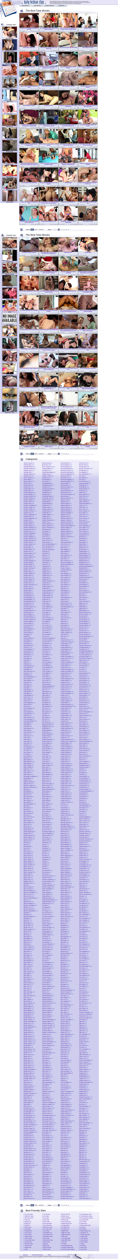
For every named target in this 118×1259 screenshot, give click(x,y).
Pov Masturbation (83, 474)
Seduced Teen (83, 660)
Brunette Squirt (27, 1159)
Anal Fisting (27, 643)
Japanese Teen (65, 535)
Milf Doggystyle (65, 936)
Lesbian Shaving (65, 752)
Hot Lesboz (83, 1229)
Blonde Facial (27, 1030)
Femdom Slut (45, 883)
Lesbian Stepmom (65, 769)
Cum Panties (45, 632)
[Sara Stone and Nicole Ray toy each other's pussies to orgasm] (48, 270)
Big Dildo (26, 912)
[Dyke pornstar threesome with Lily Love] (48, 328)
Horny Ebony (45, 1145)
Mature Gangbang (65, 868)
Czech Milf (45, 675)
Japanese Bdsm (65, 505)
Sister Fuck (82, 717)
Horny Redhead (46, 1159)
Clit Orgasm (45, 533)
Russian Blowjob (83, 623)
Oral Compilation (65, 1082)
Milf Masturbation (65, 953)
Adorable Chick (28, 470)
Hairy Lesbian (45, 1080)
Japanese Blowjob (65, 511)
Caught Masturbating (47, 472)
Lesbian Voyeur (65, 794)
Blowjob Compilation (29, 1069)
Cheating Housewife (47, 488)
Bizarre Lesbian (28, 947)
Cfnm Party (45, 481)
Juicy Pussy (64, 546)
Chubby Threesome (47, 520)
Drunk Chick (45, 750)
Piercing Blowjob (65, 1165)
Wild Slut (81, 1156)
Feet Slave (45, 874)
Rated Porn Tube (9, 412)
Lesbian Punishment (66, 739)
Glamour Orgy (46, 1014)
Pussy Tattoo (82, 527)
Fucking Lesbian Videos (68, 1249)
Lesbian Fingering (65, 678)
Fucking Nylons (84, 1219)
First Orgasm (45, 911)
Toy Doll (81, 1043)
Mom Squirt (64, 1012)
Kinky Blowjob (64, 549)
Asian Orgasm (27, 728)
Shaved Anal (82, 675)
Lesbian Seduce (65, 750)
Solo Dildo (81, 802)
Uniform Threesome (84, 1064)
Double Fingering (46, 734)
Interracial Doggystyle (66, 474)
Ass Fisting (27, 748)
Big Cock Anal (27, 888)
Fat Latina (44, 855)
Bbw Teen (26, 815)
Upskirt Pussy (83, 1065)
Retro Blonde (82, 582)
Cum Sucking (45, 634)
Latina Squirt (64, 625)
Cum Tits (44, 636)
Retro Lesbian (82, 590)
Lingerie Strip (64, 813)
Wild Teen (81, 1158)
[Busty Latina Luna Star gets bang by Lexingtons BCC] (29, 143)
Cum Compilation (46, 619)
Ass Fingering (27, 746)
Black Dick (26, 968)
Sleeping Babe (83, 763)
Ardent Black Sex (48, 1234)
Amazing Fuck (27, 605)
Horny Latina (45, 1148)
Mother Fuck (64, 1032)
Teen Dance (82, 925)
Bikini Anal (26, 934)
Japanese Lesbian (65, 522)
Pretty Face (82, 490)
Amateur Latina (28, 542)
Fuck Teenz (83, 1221)
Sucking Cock (82, 870)
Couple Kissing (46, 595)
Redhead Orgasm (83, 570)
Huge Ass (44, 1167)
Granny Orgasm (46, 1043)
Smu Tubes (46, 1231)
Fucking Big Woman (67, 1245)
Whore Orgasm (83, 1124)
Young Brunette (83, 1174)
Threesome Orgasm (84, 1017)
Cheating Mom (46, 492)
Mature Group (64, 870)
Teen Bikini (82, 909)
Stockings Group (83, 835)
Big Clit (25, 885)
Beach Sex (26, 826)
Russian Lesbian (83, 634)
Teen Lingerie (82, 964)
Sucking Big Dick (83, 866)
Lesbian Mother (65, 715)
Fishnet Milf (45, 925)
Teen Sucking (82, 999)
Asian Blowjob (27, 695)
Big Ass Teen (27, 879)
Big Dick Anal (27, 901)
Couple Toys (45, 601)
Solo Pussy (82, 809)
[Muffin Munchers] (68, 251)
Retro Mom (82, 595)
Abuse (49, 1254)
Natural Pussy (64, 1049)
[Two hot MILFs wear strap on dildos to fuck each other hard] (87, 143)
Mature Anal (64, 831)
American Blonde (28, 616)
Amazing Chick (28, 603)
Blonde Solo (27, 1058)
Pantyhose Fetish (65, 1126)
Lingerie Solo (64, 811)
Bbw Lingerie (27, 802)
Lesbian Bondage (65, 653)
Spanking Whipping (84, 817)
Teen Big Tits (82, 907)
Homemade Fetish (47, 1119)
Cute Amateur (45, 643)
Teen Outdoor (82, 973)
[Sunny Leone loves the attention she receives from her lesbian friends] (68, 27)
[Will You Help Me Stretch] (68, 406)
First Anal (44, 905)
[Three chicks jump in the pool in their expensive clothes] (48, 162)
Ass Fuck (26, 750)
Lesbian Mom (64, 711)
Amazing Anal (27, 592)
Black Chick (27, 964)
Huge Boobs (45, 1169)
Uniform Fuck (82, 1058)
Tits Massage (82, 1038)
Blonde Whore (27, 1067)
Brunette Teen (27, 1163)
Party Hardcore (65, 1137)
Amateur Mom (27, 547)
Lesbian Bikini (64, 651)
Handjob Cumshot (47, 1091)
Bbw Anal (26, 789)
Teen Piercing (82, 979)
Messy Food (64, 922)
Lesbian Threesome (66, 785)
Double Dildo (45, 732)
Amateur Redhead (28, 560)
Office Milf (63, 1075)
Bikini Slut (26, 944)
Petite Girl (63, 1158)
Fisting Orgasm (46, 931)
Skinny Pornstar (83, 748)
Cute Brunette (45, 649)
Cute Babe (45, 645)
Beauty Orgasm (28, 837)
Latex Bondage (64, 573)
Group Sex (45, 1054)
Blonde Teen (27, 1064)
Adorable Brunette (28, 468)
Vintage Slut (82, 1093)
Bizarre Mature (27, 949)
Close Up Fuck (46, 540)
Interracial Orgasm (65, 487)
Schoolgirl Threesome (85, 653)
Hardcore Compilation (48, 1102)
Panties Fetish (64, 1119)
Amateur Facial (28, 523)
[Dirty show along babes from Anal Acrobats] (87, 444)
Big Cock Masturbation (30, 898)
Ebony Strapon (46, 804)
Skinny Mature (83, 743)
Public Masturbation (84, 503)
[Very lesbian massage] (87, 220)
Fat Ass (44, 844)
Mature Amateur (65, 829)
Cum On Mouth (46, 627)
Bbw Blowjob (27, 791)
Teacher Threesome (84, 894)
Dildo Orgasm (45, 691)
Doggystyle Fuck (46, 726)
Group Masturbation (47, 1052)
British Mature (27, 1102)
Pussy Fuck (82, 514)
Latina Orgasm (64, 612)
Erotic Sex (45, 820)
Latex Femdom (65, 575)
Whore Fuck (82, 1121)
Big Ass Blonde (28, 863)
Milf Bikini (63, 929)
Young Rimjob (82, 1189)
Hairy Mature (45, 1084)
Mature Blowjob (65, 844)
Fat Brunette (45, 850)
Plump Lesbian (64, 1169)
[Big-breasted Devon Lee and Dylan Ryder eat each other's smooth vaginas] (48, 201)
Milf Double (63, 938)
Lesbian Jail (64, 695)
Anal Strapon (27, 667)
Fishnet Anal (45, 920)
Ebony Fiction (47, 1249)
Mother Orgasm (65, 1036)
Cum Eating (45, 621)
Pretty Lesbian (83, 494)
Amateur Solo (27, 570)
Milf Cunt (63, 934)
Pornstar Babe (64, 1180)
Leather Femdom (65, 630)
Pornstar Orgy (64, 1193)
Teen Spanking (83, 992)
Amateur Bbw (27, 490)
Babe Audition (27, 759)
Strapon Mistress (83, 846)
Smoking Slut (82, 794)
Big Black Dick (27, 881)
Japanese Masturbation (67, 525)
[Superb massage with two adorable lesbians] (68, 65)
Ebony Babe (45, 769)
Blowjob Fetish (27, 1071)
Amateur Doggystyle (29, 518)
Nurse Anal (63, 1058)
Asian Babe (27, 686)
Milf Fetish (63, 942)
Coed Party (45, 562)
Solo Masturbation (84, 805)
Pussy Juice (82, 516)
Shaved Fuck (82, 689)
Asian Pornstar (27, 732)
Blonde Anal (27, 1005)
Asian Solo (26, 739)
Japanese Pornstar (66, 533)
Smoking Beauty (83, 778)
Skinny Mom (82, 746)
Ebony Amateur (46, 765)
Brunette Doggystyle (29, 1132)
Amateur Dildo (27, 516)
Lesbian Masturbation (66, 706)
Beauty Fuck (27, 833)
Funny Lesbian (46, 964)
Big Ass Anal (27, 855)
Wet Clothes (82, 1102)
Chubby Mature (46, 511)
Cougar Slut (45, 588)
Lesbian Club (64, 660)
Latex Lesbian (64, 577)
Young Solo (82, 1194)
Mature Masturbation (66, 887)
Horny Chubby (46, 1139)
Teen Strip (81, 997)
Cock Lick (44, 557)
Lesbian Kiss (64, 697)
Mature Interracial (65, 876)
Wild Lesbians (82, 1143)
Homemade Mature (47, 1124)
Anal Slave (26, 664)
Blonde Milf (26, 1045)
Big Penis (26, 920)
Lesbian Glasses (65, 686)
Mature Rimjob (64, 899)
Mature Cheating (65, 848)
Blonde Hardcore (28, 1040)
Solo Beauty (82, 798)
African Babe (27, 479)
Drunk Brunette (46, 748)
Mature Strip (64, 911)
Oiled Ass (63, 1078)
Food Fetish (45, 936)
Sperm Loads (82, 822)
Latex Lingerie (64, 579)
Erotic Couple (45, 817)
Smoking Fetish (83, 785)
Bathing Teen (27, 780)
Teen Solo (81, 990)
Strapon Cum (82, 842)
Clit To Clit (44, 536)
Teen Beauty (82, 905)
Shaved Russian (83, 702)
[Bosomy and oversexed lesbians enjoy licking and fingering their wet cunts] (68, 328)
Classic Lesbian (46, 525)
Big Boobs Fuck (28, 883)
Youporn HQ (9, 286)
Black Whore (27, 1001)
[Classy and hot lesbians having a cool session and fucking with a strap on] (68, 309)
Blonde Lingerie (28, 1043)
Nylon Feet (63, 1065)
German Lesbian (46, 979)
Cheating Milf (45, 490)
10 (66, 229)
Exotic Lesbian (46, 824)
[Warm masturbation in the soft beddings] (68, 444)
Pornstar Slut (82, 463)
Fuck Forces (9, 164)
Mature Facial (64, 859)
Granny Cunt (45, 1034)
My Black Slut (65, 1227)
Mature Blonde (64, 842)
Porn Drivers (9, 176)
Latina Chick (64, 594)
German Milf (45, 982)
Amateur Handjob (28, 536)
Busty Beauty (27, 1181)
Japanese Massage (66, 523)
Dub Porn (9, 114)
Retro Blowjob (82, 584)
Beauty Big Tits (28, 829)
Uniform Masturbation (84, 1060)
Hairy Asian (45, 1062)
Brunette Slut (27, 1156)
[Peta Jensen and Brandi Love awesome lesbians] (48, 309)
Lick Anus (63, 804)
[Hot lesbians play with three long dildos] (29, 309)
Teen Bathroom (83, 903)
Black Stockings (28, 992)
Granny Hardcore (46, 1038)
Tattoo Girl (81, 885)
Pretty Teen (82, 498)
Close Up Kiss (46, 542)
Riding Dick (82, 605)
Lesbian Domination (66, 669)
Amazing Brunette (28, 601)
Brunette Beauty (28, 1115)
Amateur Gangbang (29, 533)
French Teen (45, 958)
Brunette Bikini (27, 1119)
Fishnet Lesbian (46, 923)
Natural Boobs (64, 1043)
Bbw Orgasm (27, 807)
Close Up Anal (46, 538)
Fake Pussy (45, 837)
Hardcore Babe (46, 1099)
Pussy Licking (82, 518)
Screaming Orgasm (84, 656)
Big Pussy (26, 922)
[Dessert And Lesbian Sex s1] (48, 85)
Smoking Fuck (83, 787)
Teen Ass (81, 898)
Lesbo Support (84, 1242)
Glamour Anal (45, 1005)
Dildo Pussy (45, 693)
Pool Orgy (63, 1170)
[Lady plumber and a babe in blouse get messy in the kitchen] (68, 143)
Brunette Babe (27, 1111)
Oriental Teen (64, 1100)
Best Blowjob (27, 846)
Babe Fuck (26, 769)
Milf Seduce (64, 966)
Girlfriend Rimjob (46, 999)
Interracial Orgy (65, 488)
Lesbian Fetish (64, 676)
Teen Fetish (82, 942)
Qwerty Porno (9, 189)
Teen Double (82, 934)
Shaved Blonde (83, 684)
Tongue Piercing (83, 1041)
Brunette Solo (27, 1158)
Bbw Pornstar (27, 811)
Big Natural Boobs (28, 916)
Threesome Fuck (83, 1016)
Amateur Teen (27, 582)
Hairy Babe (45, 1064)
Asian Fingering (28, 708)
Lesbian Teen (64, 783)
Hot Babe (44, 1165)
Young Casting (83, 1176)
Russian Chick (83, 627)
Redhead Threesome (84, 577)
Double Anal (45, 728)
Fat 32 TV (64, 1242)
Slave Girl (81, 759)
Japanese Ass (64, 501)
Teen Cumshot (83, 922)
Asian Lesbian (27, 717)
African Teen (27, 483)
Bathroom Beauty (28, 782)
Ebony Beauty (46, 772)
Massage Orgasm (65, 822)
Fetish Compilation (47, 888)
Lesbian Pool (64, 734)
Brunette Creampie (29, 1130)
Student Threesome (84, 859)
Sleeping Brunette (83, 765)
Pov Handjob (82, 472)
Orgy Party (63, 1097)
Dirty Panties (45, 717)
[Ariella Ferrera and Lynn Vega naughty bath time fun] (68, 104)
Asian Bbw (26, 688)
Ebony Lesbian (46, 787)
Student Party (82, 855)
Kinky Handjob (64, 551)
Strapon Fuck (82, 844)
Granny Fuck (45, 1036)
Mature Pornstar (65, 896)
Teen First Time (83, 946)
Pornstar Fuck (64, 1185)
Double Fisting (46, 735)
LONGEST (41, 229)
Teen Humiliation (83, 958)
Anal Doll (26, 636)
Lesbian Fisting (64, 680)
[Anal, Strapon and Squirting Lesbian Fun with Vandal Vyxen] (87, 104)
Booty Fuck (27, 1084)
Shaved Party (82, 699)
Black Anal (26, 951)
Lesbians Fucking (65, 802)
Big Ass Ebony (27, 868)
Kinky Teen (63, 559)
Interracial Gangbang (66, 479)
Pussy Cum (82, 509)
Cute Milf (44, 656)
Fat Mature (45, 859)
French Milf (45, 957)
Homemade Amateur (47, 1115)
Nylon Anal (63, 1064)
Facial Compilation (47, 833)
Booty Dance (27, 1082)
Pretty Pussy (82, 496)
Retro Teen (82, 599)
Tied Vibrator (82, 1019)
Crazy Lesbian (46, 610)
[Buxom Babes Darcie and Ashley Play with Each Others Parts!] (29, 425)
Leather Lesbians (65, 632)
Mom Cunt (63, 999)
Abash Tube (9, 299)
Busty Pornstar (28, 1198)
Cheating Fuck (46, 487)
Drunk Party (45, 758)
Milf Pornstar (64, 960)
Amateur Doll (27, 520)
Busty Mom (27, 1196)
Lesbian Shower (65, 754)
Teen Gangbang (83, 951)
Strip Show (82, 848)
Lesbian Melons (65, 708)
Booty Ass (26, 1080)
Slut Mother (82, 772)
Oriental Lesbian (65, 1099)
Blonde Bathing (28, 1010)
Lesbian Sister (64, 756)
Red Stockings (83, 549)
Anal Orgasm (27, 654)
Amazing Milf (27, 608)
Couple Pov (45, 599)
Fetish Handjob (46, 892)
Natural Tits (64, 1052)
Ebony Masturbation (47, 789)
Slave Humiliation (83, 761)
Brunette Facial (28, 1135)
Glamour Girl (45, 1006)
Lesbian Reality (65, 743)
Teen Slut (81, 988)
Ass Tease (26, 754)
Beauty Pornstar (28, 839)
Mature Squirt (64, 907)
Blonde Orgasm (28, 1049)
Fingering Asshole (46, 898)
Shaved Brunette (83, 686)
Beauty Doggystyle (29, 831)
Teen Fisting (82, 947)
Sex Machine (82, 665)
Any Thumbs (9, 324)
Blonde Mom (27, 1047)
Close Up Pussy (46, 547)
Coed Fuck (45, 559)
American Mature (28, 621)
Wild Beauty (82, 1135)
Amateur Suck (27, 577)
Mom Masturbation (65, 1005)
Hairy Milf (44, 1086)
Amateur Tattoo (28, 581)
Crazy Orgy (45, 612)
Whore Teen (82, 1126)
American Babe (28, 614)
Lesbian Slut (64, 759)
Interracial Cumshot (66, 470)
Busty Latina (27, 1191)
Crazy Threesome (47, 617)
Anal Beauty (27, 627)
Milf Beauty (63, 927)
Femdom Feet (46, 877)
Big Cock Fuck (27, 896)
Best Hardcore (27, 852)
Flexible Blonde (46, 933)
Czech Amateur (46, 662)
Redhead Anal (82, 551)
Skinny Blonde (83, 730)
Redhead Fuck (83, 562)
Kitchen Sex (64, 566)
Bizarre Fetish (27, 946)
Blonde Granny (28, 1038)
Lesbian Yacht (64, 800)
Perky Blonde (64, 1143)
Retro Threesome (83, 601)
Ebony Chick (45, 778)
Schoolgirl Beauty (83, 647)
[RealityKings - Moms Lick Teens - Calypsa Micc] (68, 220)
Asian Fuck (27, 710)
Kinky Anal (63, 547)
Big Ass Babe (27, 859)
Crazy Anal (45, 603)
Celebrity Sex (45, 477)
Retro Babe (82, 581)
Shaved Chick (82, 688)
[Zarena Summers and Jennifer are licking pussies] (48, 143)
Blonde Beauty (27, 1012)
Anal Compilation (28, 629)
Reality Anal (82, 544)
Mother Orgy (64, 1038)
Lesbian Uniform (65, 793)
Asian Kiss (26, 715)
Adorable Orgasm (28, 474)
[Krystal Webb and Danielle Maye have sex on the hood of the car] (68, 123)
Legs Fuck (63, 636)
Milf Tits (63, 982)
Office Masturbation (66, 1073)
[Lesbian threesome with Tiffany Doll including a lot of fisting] (29, 444)
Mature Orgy (64, 894)
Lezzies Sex (83, 1247)
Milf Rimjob (63, 964)
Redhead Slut (82, 573)
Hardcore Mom (46, 1106)
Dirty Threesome (46, 723)
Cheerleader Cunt (46, 498)
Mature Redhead (65, 898)
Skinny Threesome (84, 756)
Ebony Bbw (45, 770)
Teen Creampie (83, 920)
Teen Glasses (82, 953)
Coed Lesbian (45, 560)
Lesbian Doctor (65, 667)
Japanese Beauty (65, 507)
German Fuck (45, 977)
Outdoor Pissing (65, 1113)
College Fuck (45, 568)
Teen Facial (82, 936)
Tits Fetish (81, 1036)
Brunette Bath (27, 1113)
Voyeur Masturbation (84, 1099)
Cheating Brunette (47, 485)
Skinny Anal (82, 721)
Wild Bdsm (82, 1134)
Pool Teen (63, 1176)
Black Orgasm (27, 979)
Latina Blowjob (64, 592)
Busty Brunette (27, 1185)
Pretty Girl (81, 492)
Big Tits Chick (27, 925)
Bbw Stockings (28, 813)
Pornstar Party (64, 1194)
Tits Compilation (83, 1034)
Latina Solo (63, 623)
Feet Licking (45, 872)
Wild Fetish (82, 1141)
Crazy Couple (45, 605)
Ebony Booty (45, 776)
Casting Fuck (45, 470)
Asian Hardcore (28, 713)
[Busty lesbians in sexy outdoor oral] (29, 348)
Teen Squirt (82, 993)
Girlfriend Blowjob (46, 995)
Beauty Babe (27, 828)
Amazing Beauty (28, 597)
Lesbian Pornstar (65, 735)
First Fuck (44, 909)
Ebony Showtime (66, 1218)
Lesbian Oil (63, 721)
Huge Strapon (45, 1183)
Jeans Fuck (64, 540)
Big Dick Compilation (29, 905)
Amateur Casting (28, 498)
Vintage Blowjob (83, 1076)
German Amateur (46, 968)
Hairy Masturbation (47, 1082)
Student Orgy (82, 853)
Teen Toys (81, 1006)
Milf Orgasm (64, 955)
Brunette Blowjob (28, 1121)
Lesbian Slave (64, 758)
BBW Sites (65, 1236)
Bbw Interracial (27, 796)
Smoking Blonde (83, 780)
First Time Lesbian (47, 916)
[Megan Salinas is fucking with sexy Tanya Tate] (68, 386)
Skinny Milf (82, 745)
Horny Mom (45, 1154)
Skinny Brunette (83, 734)
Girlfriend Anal (45, 993)
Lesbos (82, 1243)
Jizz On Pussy (64, 544)
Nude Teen (63, 1056)
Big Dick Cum (27, 907)
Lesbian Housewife (66, 691)
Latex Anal (63, 571)
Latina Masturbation (66, 606)
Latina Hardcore (65, 603)
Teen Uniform (82, 1008)
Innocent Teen (45, 1198)
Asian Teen (26, 743)
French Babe (45, 953)
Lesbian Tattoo (64, 780)
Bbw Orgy (26, 809)
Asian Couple (27, 699)
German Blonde (46, 973)
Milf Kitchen (64, 951)
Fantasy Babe (45, 839)
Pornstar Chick (64, 1183)
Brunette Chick (27, 1126)
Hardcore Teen (46, 1113)
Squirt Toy (81, 828)
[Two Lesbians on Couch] (87, 46)
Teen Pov (81, 981)
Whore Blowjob (83, 1119)
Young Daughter (83, 1181)
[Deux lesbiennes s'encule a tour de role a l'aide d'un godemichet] (48, 367)
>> (68, 229)
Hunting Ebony (66, 1225)
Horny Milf (45, 1152)
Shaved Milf (82, 697)
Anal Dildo (26, 634)
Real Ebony (82, 540)
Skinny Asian (82, 723)
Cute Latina (45, 653)
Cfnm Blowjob (45, 479)
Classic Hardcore (46, 523)
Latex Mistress (64, 581)
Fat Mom (44, 863)
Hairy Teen (45, 1089)
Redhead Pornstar (84, 571)
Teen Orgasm (82, 970)
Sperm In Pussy (83, 820)
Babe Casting (27, 765)
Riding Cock (82, 603)
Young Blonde (82, 1172)
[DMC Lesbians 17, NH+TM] (68, 85)
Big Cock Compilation (29, 892)
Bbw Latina (26, 798)
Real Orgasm (82, 542)
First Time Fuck (46, 914)
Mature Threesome (66, 916)
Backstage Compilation (30, 776)
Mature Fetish (64, 863)
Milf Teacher (64, 979)
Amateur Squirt (28, 571)
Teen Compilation (83, 918)
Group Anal (45, 1047)
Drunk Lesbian (46, 752)
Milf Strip (63, 975)
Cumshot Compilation (47, 638)
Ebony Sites (65, 1219)
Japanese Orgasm (65, 531)
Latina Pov (63, 619)
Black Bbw (26, 957)
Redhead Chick (83, 559)
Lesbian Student (65, 776)
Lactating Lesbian (65, 570)
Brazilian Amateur (28, 1086)
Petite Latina (64, 1159)
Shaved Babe (82, 678)
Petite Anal (63, 1150)
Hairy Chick (45, 1071)
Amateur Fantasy (28, 525)
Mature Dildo (64, 853)
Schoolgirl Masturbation (85, 651)
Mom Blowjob (64, 997)
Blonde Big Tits (27, 1014)
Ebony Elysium (47, 1247)
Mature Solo (64, 905)
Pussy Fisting (82, 511)
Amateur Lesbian (28, 544)
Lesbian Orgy (64, 724)
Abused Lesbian (28, 463)
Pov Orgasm (82, 477)
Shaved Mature (83, 695)
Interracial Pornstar (66, 490)
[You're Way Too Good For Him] (68, 425)
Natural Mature (64, 1047)
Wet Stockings (83, 1113)
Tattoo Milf (81, 887)
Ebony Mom (45, 794)
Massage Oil (64, 820)
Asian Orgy (27, 730)
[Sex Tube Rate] (87, 251)
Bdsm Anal (26, 818)
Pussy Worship (83, 533)
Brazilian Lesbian (28, 1089)
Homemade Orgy (46, 1126)
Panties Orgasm (65, 1122)
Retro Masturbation (84, 592)
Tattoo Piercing (83, 888)
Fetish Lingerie (46, 894)
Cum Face (45, 623)
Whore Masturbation (84, 1122)
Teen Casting (82, 912)
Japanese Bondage (66, 512)
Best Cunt (26, 848)
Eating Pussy (45, 763)
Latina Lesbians (65, 605)
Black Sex (26, 986)
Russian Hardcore (84, 632)
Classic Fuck (45, 522)
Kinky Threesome (65, 560)
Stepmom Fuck (83, 829)
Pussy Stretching (83, 525)
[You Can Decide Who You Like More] (87, 367)
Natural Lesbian (65, 1045)
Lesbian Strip (64, 774)
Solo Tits (81, 813)
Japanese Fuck (65, 516)
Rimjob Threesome (84, 612)
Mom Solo (63, 1010)
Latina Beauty (64, 590)
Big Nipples (27, 918)
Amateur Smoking (28, 568)
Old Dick (63, 1080)
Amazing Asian (28, 594)
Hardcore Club (46, 1100)
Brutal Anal (26, 1169)
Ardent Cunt (9, 88)
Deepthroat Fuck (46, 688)
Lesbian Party (64, 730)
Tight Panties (82, 1028)
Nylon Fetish (64, 1067)
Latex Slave (64, 582)
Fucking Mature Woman (86, 1218)
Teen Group (82, 955)
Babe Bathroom (28, 761)
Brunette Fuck (27, 1137)
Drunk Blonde (45, 746)
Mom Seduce (64, 1008)
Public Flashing (83, 501)
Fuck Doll (44, 960)
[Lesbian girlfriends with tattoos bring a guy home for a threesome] (48, 65)
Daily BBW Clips (66, 1240)
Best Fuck (26, 850)
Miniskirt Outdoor (65, 992)
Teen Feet (81, 940)
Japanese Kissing (65, 520)
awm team (25, 1254)
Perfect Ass (64, 1141)
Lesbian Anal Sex (65, 640)
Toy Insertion (82, 1045)
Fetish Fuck (45, 890)
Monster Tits (64, 1027)
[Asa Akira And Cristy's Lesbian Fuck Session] (87, 123)
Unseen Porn (9, 261)
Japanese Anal (64, 500)
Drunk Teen (45, 761)
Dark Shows (46, 1242)
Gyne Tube (10, 362)
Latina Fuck (64, 599)
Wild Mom (81, 1148)
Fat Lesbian (45, 857)
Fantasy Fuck (45, 840)
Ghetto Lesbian (46, 988)
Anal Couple (27, 630)
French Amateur (46, 949)
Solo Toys (81, 815)
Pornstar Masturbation (66, 1189)
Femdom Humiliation (47, 879)
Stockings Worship (84, 840)
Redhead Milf (82, 568)
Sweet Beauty (82, 879)
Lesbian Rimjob (65, 745)
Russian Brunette (83, 625)
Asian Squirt (27, 741)
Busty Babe (27, 1180)
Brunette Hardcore (28, 1141)
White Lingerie (82, 1115)
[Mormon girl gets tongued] (29, 104)
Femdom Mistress (47, 881)
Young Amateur (83, 1161)
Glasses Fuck (46, 1017)
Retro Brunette (83, 586)
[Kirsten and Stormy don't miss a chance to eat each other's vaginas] (48, 348)
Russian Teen (82, 643)
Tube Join (9, 76)
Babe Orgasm (27, 770)
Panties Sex (64, 1124)
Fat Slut (44, 866)
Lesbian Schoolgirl (65, 746)
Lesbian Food (64, 682)
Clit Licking (45, 531)
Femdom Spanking (47, 885)
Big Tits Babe (27, 923)
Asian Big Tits (27, 691)
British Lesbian (27, 1100)
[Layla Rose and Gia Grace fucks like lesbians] (87, 162)
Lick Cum (63, 805)
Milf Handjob (64, 947)
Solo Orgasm (82, 807)
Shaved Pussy (83, 700)
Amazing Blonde (28, 599)
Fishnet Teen (45, 929)
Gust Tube (10, 349)
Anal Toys (26, 673)
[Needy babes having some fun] (68, 201)
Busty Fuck (27, 1189)
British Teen (27, 1106)
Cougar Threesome (47, 590)
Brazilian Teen (27, 1091)
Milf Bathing (64, 925)
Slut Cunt (81, 770)
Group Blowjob (46, 1049)
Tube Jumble (9, 202)
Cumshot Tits (45, 641)
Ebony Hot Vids (66, 1214)
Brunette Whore (28, 1167)
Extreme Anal (45, 826)
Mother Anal (64, 1028)
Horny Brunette (46, 1137)
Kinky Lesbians (65, 555)
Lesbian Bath (64, 645)
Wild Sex (81, 1154)
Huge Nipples (45, 1180)
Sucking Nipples (83, 876)
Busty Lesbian (27, 1193)
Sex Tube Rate (10, 38)
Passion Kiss (64, 1139)
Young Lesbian (83, 1187)
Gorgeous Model (46, 1030)
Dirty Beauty (45, 702)
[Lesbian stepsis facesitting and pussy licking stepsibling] (87, 309)
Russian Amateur (83, 614)
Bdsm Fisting (27, 820)
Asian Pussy (27, 735)
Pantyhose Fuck (65, 1128)
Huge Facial (45, 1178)
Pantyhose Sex (65, 1132)
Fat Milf (44, 861)
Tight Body (82, 1027)
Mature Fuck (64, 866)
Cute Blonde (45, 647)
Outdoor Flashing (65, 1106)
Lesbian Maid (64, 702)
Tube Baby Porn (47, 1232)
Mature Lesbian (65, 883)
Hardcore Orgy (46, 1110)
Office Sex (63, 1076)
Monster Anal (64, 1016)
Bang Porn (10, 101)
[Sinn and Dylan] (68, 181)
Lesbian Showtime (85, 1234)
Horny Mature (45, 1150)
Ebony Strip (45, 805)
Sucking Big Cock (83, 864)
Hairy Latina (45, 1078)
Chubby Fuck (45, 505)
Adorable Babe (27, 465)
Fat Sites (64, 1243)
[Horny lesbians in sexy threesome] (29, 181)
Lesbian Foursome (65, 684)
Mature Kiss (64, 877)
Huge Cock (45, 1170)
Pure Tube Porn (9, 400)
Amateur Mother (28, 549)
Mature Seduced (65, 901)
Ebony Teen (45, 807)
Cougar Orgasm (46, 586)
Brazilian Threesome (29, 1093)
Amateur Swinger (28, 579)
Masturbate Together (66, 826)
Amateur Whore (28, 588)
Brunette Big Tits (28, 1117)
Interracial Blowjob (65, 468)
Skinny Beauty (83, 726)
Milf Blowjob (64, 931)
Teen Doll (81, 933)
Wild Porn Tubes (9, 51)
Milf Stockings (64, 973)
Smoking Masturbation (85, 791)
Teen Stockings (83, 995)
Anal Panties (27, 658)
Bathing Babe (27, 778)
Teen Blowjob (82, 911)
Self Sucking (82, 662)
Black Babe (27, 955)
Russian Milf (82, 640)
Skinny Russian (83, 750)
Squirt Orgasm (83, 826)
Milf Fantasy (64, 940)
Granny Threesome (47, 1045)
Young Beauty (82, 1169)
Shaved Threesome (84, 708)
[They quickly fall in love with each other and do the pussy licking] (48, 123)
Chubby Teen (45, 518)
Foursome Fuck (46, 946)
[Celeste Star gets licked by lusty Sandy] (68, 46)
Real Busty (82, 536)
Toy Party (81, 1047)
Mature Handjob (65, 872)
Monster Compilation (66, 1019)
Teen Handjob (82, 957)
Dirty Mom (45, 715)
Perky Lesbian (64, 1146)
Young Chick (82, 1178)
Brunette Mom (27, 1146)
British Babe (27, 1097)
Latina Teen (64, 627)
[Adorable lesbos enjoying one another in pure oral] (29, 27)
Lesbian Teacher (65, 782)
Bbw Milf (26, 805)
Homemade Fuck (46, 1121)
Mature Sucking (65, 912)
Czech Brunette (46, 667)
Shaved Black (82, 682)
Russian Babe (82, 617)
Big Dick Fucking (28, 909)
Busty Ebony (27, 1187)
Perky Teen (64, 1148)
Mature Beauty (64, 837)
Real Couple (82, 538)
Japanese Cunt (65, 514)
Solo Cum (81, 800)
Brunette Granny (28, 1139)
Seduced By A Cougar (85, 658)
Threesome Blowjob (84, 1012)
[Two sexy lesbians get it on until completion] (68, 270)
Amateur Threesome (29, 584)
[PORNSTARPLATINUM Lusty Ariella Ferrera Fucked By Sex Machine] (48, 406)
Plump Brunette (65, 1167)
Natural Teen (64, 1051)
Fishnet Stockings (47, 927)
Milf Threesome (65, 981)
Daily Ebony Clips (48, 1240)
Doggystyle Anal (46, 724)
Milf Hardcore (64, 949)
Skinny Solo (82, 752)
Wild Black (82, 1137)
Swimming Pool (83, 881)
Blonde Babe (27, 1008)
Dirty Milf (44, 713)
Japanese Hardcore (66, 518)
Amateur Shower (28, 566)
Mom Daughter (64, 1001)
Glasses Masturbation (48, 1019)
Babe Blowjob (27, 763)
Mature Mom (64, 888)
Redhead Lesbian (83, 564)
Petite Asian (64, 1152)
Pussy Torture (82, 531)
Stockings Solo (83, 837)
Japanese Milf (64, 529)
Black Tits (26, 997)
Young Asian (82, 1165)
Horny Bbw (45, 1134)
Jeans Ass (63, 538)
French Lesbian (46, 955)
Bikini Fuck (26, 942)
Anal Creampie (27, 632)
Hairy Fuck (45, 1073)
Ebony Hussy (65, 1216)
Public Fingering (83, 500)
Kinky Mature (64, 557)
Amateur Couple (28, 509)
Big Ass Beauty (28, 861)
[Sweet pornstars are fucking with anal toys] (87, 201)
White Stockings (83, 1117)
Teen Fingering (83, 944)
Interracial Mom (65, 485)
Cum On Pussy (46, 629)
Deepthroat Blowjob (47, 686)
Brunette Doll (27, 1134)
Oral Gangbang (65, 1087)
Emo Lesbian (45, 811)
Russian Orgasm (83, 641)
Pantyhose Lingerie (66, 1130)
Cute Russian (45, 658)
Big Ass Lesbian (28, 872)
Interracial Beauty (65, 466)
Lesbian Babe (64, 643)
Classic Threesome (47, 527)
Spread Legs (82, 824)
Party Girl (63, 1135)
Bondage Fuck (27, 1075)
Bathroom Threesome (29, 787)
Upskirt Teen (82, 1067)
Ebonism (45, 1243)
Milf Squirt (63, 971)
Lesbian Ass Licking (66, 641)
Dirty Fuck (45, 710)
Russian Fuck (82, 630)
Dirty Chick (45, 708)
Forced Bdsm (45, 942)
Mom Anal (63, 995)
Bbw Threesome (28, 817)
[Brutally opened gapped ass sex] (48, 220)
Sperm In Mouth (83, 818)
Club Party (45, 553)
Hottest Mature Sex (85, 1231)
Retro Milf (81, 594)
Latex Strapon (64, 584)
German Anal (45, 970)
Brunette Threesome (29, 1165)
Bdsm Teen (27, 824)
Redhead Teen (83, 575)
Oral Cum (63, 1084)
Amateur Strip (27, 575)
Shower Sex (82, 713)
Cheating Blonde (46, 483)
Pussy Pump (82, 523)
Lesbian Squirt (64, 767)
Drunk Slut (45, 759)
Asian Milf (26, 724)
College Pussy (46, 575)
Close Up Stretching (47, 549)
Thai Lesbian (82, 1010)
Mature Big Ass (65, 839)
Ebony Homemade (47, 783)
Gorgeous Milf (46, 1028)
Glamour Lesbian (46, 1008)
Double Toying (46, 741)
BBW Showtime (66, 1234)
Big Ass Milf (27, 874)
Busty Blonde (27, 1183)
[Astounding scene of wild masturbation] (29, 386)
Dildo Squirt (45, 695)
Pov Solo (81, 479)
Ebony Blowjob (46, 774)
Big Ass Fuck (27, 870)
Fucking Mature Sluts (86, 1214)
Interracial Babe (65, 465)
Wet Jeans (82, 1104)
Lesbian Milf (64, 710)
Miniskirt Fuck (64, 988)
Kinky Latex (64, 553)
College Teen (45, 579)
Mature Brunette (65, 846)
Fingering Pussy (46, 903)
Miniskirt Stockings (66, 993)
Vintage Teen (82, 1095)
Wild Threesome (83, 1159)
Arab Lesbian (27, 678)
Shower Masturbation (84, 711)
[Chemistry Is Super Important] (29, 251)
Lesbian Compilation (66, 662)
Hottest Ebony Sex (67, 1223)
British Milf (26, 1104)
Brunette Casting (28, 1122)
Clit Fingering (45, 529)
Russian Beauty (83, 619)
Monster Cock (64, 1017)
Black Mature (27, 973)
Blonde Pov (27, 1052)
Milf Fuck (63, 944)
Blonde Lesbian (28, 1041)
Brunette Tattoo (28, 1161)
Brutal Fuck (27, 1172)
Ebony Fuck (45, 782)
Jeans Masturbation (66, 542)
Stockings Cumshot (84, 831)
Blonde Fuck (27, 1034)
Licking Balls (64, 807)
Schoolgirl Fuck (83, 649)
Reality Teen (82, 547)
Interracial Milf (64, 483)
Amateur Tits (27, 586)
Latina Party (64, 616)
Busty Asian (27, 1178)
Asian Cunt (26, 700)
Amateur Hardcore (28, 538)
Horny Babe (45, 1132)
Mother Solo (64, 1040)
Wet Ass (81, 1100)
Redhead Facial (83, 560)
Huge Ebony (45, 1176)
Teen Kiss (81, 962)
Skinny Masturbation (84, 741)
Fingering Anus (46, 896)
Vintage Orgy (82, 1091)
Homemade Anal (46, 1117)
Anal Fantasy (27, 640)
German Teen (45, 984)
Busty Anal (26, 1176)
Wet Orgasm (82, 1108)
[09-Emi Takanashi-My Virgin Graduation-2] (29, 367)
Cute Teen (44, 660)
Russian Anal (82, 616)
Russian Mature (83, 638)
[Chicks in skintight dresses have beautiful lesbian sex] (48, 386)
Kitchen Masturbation (66, 564)
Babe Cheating (27, 767)
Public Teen (82, 507)
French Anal (45, 951)
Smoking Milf (82, 793)
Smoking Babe (83, 776)
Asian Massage (28, 719)
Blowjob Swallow (28, 1073)
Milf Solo (63, 968)
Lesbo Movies (84, 1240)
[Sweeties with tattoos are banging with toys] (29, 201)
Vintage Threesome (84, 1097)
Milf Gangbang (64, 946)
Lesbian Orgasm (65, 723)
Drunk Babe (45, 745)
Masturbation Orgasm (66, 828)
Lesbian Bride (64, 654)
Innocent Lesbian (46, 1196)
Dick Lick (44, 689)
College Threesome (47, 581)
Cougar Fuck (45, 584)
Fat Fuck (44, 853)
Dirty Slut (44, 719)
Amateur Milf (27, 546)
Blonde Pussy (27, 1054)
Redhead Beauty (83, 555)
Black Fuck (27, 970)
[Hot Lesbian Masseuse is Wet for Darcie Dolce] (87, 425)
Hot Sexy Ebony (66, 1221)
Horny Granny (46, 1146)
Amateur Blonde (28, 492)
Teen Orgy (82, 971)
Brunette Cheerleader (29, 1124)
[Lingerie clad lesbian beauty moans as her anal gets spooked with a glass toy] (29, 162)
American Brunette (28, 617)
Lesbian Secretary (65, 748)
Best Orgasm (27, 853)
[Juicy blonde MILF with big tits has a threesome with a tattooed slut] (48, 251)
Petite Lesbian (64, 1161)
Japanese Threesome (66, 536)
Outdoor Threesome (66, 1115)
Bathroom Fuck (28, 783)
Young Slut (82, 1193)
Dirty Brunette (45, 706)
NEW (36, 229)
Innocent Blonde (46, 1191)
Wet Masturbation (83, 1106)
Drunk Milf (45, 754)
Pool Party (63, 1172)
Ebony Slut (45, 802)
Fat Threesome (46, 870)
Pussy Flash (82, 512)
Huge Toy (44, 1187)
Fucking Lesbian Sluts (67, 1247)
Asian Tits (26, 745)
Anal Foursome (28, 645)
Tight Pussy (82, 1030)
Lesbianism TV (84, 1232)
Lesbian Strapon (65, 772)
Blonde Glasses (28, 1036)
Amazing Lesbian (28, 606)
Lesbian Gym (64, 689)
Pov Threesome (83, 481)
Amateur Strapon (28, 573)
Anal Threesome (28, 671)
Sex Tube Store (47, 1229)
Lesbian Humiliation (66, 693)
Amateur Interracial (29, 540)
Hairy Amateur (46, 1058)
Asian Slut (26, 737)
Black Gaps (46, 1238)
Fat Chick (44, 852)
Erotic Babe (45, 815)
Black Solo (26, 990)
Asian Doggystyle (28, 702)
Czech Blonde (46, 665)
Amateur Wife (27, 590)
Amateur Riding (28, 562)
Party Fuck (63, 1134)
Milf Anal (63, 923)
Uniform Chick (83, 1056)
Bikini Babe (27, 936)
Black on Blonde (28, 1003)
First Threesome (46, 912)
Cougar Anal (45, 582)
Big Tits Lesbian (28, 929)
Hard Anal (44, 1093)
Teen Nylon (82, 968)
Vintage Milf (82, 1086)
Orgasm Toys (64, 1095)
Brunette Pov (27, 1152)
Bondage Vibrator (28, 1078)
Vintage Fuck (82, 1078)
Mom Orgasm (64, 1006)
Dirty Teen (44, 721)
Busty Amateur (27, 1174)
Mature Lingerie (65, 885)
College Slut (45, 577)
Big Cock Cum (27, 894)
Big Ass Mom (27, 876)
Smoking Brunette (83, 782)
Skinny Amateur (83, 719)
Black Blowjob (27, 960)
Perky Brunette (64, 1145)
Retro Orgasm (83, 597)
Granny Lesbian (46, 1040)
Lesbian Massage (65, 704)
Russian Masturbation (85, 636)
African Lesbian (28, 481)
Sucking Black (83, 868)
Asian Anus (27, 684)
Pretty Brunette (83, 488)
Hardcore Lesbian (46, 1104)
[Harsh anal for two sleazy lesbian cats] (68, 348)
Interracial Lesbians (66, 481)
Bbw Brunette (27, 793)
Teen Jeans (82, 960)
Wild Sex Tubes (9, 274)
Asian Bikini (27, 693)
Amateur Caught (28, 500)
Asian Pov (26, 734)
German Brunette (46, 975)
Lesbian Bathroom (65, 647)
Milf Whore (63, 986)
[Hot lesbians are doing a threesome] (68, 290)
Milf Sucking (64, 977)
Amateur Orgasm (28, 553)
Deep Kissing (45, 684)
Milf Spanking (64, 970)
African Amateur (28, 477)
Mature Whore (64, 920)
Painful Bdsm (64, 1117)
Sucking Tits (82, 877)
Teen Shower (82, 986)
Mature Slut (64, 903)
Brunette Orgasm (28, 1148)
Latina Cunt (64, 595)
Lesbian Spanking (65, 765)
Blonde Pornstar (28, 1051)
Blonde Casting (28, 1019)
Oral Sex (63, 1089)
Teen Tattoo (82, 1001)
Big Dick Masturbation (29, 911)
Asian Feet (26, 706)
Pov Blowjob (82, 470)
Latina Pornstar (65, 617)
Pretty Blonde (82, 487)
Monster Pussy (65, 1025)
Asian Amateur (27, 680)
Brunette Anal (27, 1108)
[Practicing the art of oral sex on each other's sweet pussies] (87, 328)
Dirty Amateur (45, 697)
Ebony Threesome (47, 809)
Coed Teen (45, 564)
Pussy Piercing (83, 522)
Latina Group (64, 601)
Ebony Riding (45, 800)
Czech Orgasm (46, 678)
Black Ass (26, 953)
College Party (45, 573)
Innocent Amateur (46, 1189)
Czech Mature (46, 673)
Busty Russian (46, 463)
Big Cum (26, 899)
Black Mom (27, 977)
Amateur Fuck (27, 531)
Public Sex (82, 505)
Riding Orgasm (83, 610)
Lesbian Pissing (65, 732)
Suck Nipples (82, 861)
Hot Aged (82, 1227)
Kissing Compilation (66, 562)
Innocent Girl (45, 1194)
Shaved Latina (83, 691)
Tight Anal (81, 1021)
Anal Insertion (27, 651)
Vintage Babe (82, 1075)
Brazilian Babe (27, 1087)
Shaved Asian (82, 676)
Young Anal (82, 1163)
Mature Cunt (64, 852)
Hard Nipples (45, 1097)
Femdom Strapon (46, 887)
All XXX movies (10, 63)
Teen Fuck (82, 949)
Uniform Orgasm (83, 1062)
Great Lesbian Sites (85, 1225)
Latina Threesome (65, 629)
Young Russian (83, 1191)
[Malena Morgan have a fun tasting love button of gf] (87, 181)
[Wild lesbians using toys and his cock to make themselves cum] (87, 65)
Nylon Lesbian (64, 1069)
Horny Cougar (46, 1141)
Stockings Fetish (83, 833)
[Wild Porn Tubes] (87, 27)
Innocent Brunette (46, 1193)
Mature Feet (64, 861)
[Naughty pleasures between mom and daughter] (48, 181)
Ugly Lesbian (82, 1052)
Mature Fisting (64, 864)
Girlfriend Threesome (47, 1003)
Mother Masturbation (66, 1034)
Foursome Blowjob (47, 944)
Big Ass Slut (27, 877)
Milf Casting (64, 933)
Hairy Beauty (45, 1065)
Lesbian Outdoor (65, 726)
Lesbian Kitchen (65, 699)
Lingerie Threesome (66, 815)
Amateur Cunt (27, 512)
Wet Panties (82, 1110)
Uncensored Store (10, 249)
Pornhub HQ (9, 151)
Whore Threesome (84, 1128)
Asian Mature (27, 723)
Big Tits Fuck (27, 927)
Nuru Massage (64, 1062)
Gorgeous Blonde (46, 1023)
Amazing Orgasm (28, 610)
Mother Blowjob (65, 1030)
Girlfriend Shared (46, 1001)
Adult (9, 312)
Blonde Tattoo (27, 1062)
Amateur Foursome (29, 529)
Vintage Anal (82, 1073)
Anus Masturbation (29, 676)
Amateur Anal (27, 485)
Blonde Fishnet (27, 1032)
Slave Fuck (82, 758)
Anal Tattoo (26, 669)
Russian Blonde (83, 621)
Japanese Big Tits (65, 509)
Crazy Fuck (45, 608)
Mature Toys (64, 918)
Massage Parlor (65, 824)
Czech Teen (45, 680)
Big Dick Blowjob (28, 903)
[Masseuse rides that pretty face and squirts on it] (48, 46)
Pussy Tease (82, 529)
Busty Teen (45, 465)
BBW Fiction (65, 1231)
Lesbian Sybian (65, 778)
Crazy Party (45, 614)
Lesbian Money (65, 713)
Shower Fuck (82, 710)
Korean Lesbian (65, 568)
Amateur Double (28, 522)
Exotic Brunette (46, 822)
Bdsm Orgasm (27, 822)
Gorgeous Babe (46, 1021)
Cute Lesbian (45, 654)
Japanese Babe (65, 503)
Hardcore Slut (45, 1111)
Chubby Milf (45, 512)
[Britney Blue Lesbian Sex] (29, 46)
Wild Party (81, 1152)
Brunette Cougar (28, 1128)
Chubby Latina (46, 507)
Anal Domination (28, 638)
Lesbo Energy (84, 1238)
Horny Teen (45, 1163)
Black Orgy (27, 981)
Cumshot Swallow (47, 640)
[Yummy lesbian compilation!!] (29, 406)
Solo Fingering (83, 804)
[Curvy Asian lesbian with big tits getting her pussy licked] (48, 290)
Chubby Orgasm (46, 514)
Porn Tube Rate (9, 387)
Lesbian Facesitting (66, 671)
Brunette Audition (28, 1110)
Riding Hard (82, 608)
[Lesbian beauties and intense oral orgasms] (87, 85)
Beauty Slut (27, 840)
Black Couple (27, 966)
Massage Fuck (64, 818)
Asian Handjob (27, 711)
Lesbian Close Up (65, 658)
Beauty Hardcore (28, 835)
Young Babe (82, 1167)
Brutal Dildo (27, 1170)
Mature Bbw (64, 835)
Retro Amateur (83, 579)
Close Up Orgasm (47, 546)
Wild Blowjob (82, 1139)
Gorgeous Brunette (47, 1025)
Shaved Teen (82, 706)
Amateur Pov (27, 559)
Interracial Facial (65, 476)
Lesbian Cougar (65, 664)
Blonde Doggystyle (29, 1027)
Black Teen (26, 993)
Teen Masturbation (84, 966)
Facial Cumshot (46, 835)
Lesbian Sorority (65, 763)
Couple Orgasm (46, 597)
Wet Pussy (82, 1111)
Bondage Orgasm (28, 1076)
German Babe (46, 971)
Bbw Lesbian (27, 800)
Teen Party (82, 977)
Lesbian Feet (64, 675)
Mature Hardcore (65, 874)
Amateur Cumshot (28, 511)
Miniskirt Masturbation (66, 990)
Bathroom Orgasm (28, 785)
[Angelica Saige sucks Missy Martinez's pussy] (29, 85)
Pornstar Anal (64, 1178)
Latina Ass (63, 588)
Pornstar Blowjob (65, 1181)
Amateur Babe (27, 488)
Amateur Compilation (29, 505)
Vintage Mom (82, 1087)
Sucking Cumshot (83, 872)
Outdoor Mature (65, 1111)
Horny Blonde (45, 1135)
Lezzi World (83, 1249)
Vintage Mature (83, 1084)
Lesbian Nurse (64, 717)
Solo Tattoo (82, 811)
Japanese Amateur (65, 498)
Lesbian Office (64, 719)
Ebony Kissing (46, 785)
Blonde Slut (27, 1056)
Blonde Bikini (27, 1016)
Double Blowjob (46, 730)
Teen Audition (82, 899)
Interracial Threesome (66, 494)
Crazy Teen (45, 616)
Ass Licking (27, 752)
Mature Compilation (66, 850)
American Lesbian (28, 619)
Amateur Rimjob (28, 564)
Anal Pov (26, 662)
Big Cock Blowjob (28, 890)
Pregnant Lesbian (83, 483)
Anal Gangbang (28, 649)
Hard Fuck (45, 1095)
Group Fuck (45, 1051)
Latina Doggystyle (65, 597)
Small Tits (81, 774)
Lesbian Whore (64, 796)
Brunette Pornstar (28, 1150)
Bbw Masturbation (28, 804)
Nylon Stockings (65, 1071)
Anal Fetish (27, 641)
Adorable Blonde (28, 466)
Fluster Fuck (9, 126)
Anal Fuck (26, 647)
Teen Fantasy (82, 938)
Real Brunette (82, 535)
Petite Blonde (64, 1154)
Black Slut (26, 988)
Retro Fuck (82, 588)
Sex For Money (83, 664)
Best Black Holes (47, 1236)
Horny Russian (46, 1161)
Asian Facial (27, 704)
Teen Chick (82, 916)
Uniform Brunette (83, 1054)
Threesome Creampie (85, 1014)
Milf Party (63, 958)
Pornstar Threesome (84, 468)
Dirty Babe (45, 700)
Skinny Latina (82, 737)
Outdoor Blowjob (65, 1104)
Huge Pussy (45, 1181)
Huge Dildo (45, 1174)
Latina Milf (63, 608)
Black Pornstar (27, 982)
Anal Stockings (28, 665)
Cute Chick (45, 651)
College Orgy (45, 571)
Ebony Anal (45, 767)
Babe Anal (26, 758)
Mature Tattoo (64, 914)
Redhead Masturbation (85, 566)
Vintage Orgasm (83, 1089)
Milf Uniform (64, 984)
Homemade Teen (46, 1128)
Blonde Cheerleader (29, 1021)
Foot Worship (45, 940)
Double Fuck (45, 737)
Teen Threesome (83, 1003)
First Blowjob (45, 907)
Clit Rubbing (45, 535)
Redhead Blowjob (83, 557)
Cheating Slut (45, 494)
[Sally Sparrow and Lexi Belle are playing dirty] (87, 348)
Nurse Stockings (65, 1060)
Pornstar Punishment (66, 1196)
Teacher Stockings (84, 892)
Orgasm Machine (65, 1093)
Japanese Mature (65, 527)
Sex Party (81, 667)
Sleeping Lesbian (83, 767)
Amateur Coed (27, 503)
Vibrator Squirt (83, 1071)
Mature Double (64, 857)
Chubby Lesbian (46, 509)
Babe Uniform (27, 774)
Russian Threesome (84, 645)
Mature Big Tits (64, 840)
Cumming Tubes (66, 1238)
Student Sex (82, 857)
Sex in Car (82, 671)
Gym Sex (44, 1056)
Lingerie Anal (64, 809)
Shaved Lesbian (83, 693)
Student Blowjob (83, 850)
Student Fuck (82, 852)
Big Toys (26, 933)
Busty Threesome (47, 466)
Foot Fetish (45, 938)
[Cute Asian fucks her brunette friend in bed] (68, 367)
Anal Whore (27, 675)
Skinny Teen (82, 754)
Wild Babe (81, 1132)
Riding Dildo (82, 606)
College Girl (45, 570)
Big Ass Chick (27, 866)
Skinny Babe (82, 724)
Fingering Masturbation (48, 899)
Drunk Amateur (46, 743)
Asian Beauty (27, 689)
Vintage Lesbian (83, 1080)
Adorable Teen (27, 476)
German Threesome (47, 986)
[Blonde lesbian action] (29, 270)
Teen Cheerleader (83, 914)
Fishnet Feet (45, 922)
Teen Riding (82, 984)
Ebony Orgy (45, 798)
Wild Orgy (81, 1150)
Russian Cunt (82, 629)
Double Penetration (47, 739)
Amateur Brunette (28, 496)
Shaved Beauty (83, 680)
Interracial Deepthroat (66, 472)
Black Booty (27, 962)
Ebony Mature (46, 791)
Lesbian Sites (83, 1236)
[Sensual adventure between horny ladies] (29, 328)
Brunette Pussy (28, 1154)
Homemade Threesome (48, 1130)
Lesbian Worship (65, 798)
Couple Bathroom (46, 592)
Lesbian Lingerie (65, 700)
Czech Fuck (45, 669)
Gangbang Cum (46, 966)
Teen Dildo (82, 929)
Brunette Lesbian (28, 1143)
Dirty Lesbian (45, 711)
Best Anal (26, 842)
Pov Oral (81, 476)
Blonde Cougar (27, 1025)
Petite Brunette (64, 1156)
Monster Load (64, 1023)
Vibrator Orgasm (83, 1069)
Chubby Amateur (46, 500)
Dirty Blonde (45, 704)
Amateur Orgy (27, 555)
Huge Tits (44, 1185)
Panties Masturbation (66, 1121)
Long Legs (63, 817)
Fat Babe (44, 846)
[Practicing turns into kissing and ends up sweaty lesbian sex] (29, 220)
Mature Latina (64, 881)
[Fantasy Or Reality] (48, 104)
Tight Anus (82, 1023)
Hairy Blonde (45, 1067)
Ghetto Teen (45, 990)
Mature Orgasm (65, 892)
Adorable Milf (27, 472)
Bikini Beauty (27, 938)
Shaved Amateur (83, 673)
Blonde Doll (27, 1028)
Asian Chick (27, 697)
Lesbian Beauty (65, 649)
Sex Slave (81, 669)
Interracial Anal (64, 463)
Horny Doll (45, 1143)
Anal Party (26, 660)
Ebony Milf (45, 793)
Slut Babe (81, 769)
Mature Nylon (64, 890)
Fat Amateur (45, 842)
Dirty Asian (45, 699)
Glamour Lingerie (46, 1010)
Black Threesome (28, 995)
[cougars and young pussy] (29, 65)
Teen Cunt (81, 923)
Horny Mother (45, 1156)
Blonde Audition (28, 1006)
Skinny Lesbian (83, 739)
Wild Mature (82, 1145)
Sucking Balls (82, 863)
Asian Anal (26, 682)
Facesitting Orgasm (47, 831)
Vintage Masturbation (84, 1082)
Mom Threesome (65, 1014)
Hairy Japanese (46, 1076)
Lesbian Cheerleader (66, 656)
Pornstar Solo (82, 465)
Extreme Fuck (46, 829)
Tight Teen (81, 1032)
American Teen (28, 625)
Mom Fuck (63, 1003)
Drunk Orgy (45, 756)
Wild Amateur (82, 1130)
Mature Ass (64, 833)
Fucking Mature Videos (86, 1216)
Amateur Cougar (28, 507)
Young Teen (82, 1196)
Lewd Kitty (83, 1245)
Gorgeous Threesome (48, 1032)
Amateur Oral (27, 551)
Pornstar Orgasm (65, 1191)
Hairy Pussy (45, 1087)
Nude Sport (64, 1054)
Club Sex (44, 555)
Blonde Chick (27, 1023)
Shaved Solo (82, 704)
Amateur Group (28, 535)
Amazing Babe (27, 595)
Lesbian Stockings (65, 770)
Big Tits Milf (27, 931)
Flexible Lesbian (46, 934)
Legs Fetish (64, 634)
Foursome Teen (46, 947)
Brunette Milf (27, 1145)
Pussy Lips (82, 520)
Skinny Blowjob (83, 732)
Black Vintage (27, 999)
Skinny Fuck (82, 735)
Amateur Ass (27, 487)
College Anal (45, 566)
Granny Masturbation (47, 1041)
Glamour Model (46, 1012)
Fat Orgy (44, 864)
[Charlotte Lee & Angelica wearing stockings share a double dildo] (29, 123)
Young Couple (82, 1180)
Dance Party (45, 682)
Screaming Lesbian (84, 654)
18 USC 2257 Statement (37, 1254)
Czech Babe (45, 664)
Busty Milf (26, 1194)
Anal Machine (27, 653)
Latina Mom (64, 610)
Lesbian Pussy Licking (66, 741)
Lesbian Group (64, 688)
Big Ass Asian (27, 857)
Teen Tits (81, 1005)
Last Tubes (10, 139)
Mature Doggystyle (66, 855)
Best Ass (26, 844)
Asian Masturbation (29, 721)
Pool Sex (63, 1174)
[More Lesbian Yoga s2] (87, 406)
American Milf (27, 623)
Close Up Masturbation (48, 544)
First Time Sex (46, 918)
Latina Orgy (64, 614)
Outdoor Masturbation (66, 1110)
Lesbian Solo (64, 761)
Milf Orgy (63, 957)
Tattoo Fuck (82, 883)
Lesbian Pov (64, 737)
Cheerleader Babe (47, 496)
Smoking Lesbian (83, 789)
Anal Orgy (26, 656)
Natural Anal (64, 1041)
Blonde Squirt (27, 1060)
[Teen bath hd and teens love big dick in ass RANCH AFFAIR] (87, 290)
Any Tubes (10, 337)
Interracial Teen (65, 492)
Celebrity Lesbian (46, 476)
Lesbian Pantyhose (66, 728)
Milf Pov (63, 962)
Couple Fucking (46, 594)
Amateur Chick (28, 501)
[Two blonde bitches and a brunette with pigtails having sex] (48, 27)
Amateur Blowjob (28, 494)
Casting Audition (46, 468)
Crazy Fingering (46, 606)
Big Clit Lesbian (28, 887)
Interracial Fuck (65, 477)
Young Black (82, 1170)
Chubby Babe (45, 501)
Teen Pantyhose (83, 975)
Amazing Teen (27, 612)
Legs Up (63, 638)
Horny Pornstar (46, 1158)
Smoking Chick (83, 783)
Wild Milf (81, 1146)
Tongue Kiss (82, 1040)
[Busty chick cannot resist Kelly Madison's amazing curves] (68, 162)
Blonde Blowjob (28, 1017)
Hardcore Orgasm (47, 1108)
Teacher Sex (82, 890)
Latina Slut (63, 621)
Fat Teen (44, 868)
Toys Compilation (83, 1049)
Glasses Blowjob (46, 1016)
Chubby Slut (45, 516)
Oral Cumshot (64, 1086)
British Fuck (27, 1099)
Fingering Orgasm (47, 901)
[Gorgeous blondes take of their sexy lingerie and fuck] (48, 444)
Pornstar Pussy (65, 1198)
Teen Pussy (82, 982)
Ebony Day (46, 1245)
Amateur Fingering (28, 527)
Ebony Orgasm (46, 796)
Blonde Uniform (28, 1065)
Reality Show (82, 546)
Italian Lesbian (64, 496)
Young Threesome (84, 1198)
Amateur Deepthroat (29, 514)
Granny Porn (83, 1223)
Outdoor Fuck (64, 1108)
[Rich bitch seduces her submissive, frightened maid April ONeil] (87, 386)
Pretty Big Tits (82, 485)
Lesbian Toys (64, 789)
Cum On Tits (45, 630)
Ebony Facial (45, 780)
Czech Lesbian (46, 671)
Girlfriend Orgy (46, 997)
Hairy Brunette (46, 1069)
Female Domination (47, 876)
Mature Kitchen (65, 879)
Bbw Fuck (26, 794)
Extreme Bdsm (46, 828)
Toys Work (82, 1051)
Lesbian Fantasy (65, 673)
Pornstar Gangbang (66, 1187)
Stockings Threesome (85, 839)
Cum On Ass (45, 625)
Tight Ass (81, 1025)
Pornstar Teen (82, 466)
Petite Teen (63, 1163)
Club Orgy (45, 551)
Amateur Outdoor (28, 557)
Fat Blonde (45, 848)
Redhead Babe (83, 553)
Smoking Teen (83, 796)
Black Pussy (27, 984)
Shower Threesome (84, 715)
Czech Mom (45, 676)
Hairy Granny (45, 1075)
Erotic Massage (46, 818)
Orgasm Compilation (66, 1091)
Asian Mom (27, 726)
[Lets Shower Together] (48, 425)
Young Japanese (83, 1183)
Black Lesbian (27, 971)
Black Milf (26, 975)
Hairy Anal (45, 1060)
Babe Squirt (27, 772)
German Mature (46, 981)
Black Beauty (27, 958)
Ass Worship (27, 756)
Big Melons (27, 914)
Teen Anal (81, 896)
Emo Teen (44, 813)
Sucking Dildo (82, 874)
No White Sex (65, 1229)
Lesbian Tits (64, 787)
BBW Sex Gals (66, 1232)
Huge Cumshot (46, 1172)
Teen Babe (82, 901)
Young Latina (82, 1185)
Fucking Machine (46, 962)
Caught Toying (46, 474)
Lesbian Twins (64, 791)
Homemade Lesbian (47, 1122)
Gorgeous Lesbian (47, 1027)
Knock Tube (9, 375)
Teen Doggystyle (83, 931)
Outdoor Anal (64, 1102)
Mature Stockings (65, 909)
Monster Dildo (64, 1021)
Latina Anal (63, 586)
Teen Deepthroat (83, 927)
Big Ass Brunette (28, 864)
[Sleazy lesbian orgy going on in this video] (29, 290)
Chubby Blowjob (46, 503)
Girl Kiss (44, 992)
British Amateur (28, 1095)
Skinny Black (82, 728)
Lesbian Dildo (64, 665)
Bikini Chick (27, 940)
